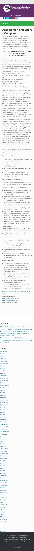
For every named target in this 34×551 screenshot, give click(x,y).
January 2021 (3, 478)
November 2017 (4, 519)
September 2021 (4, 458)
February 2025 (4, 375)
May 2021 (2, 468)
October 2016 (3, 522)
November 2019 (4, 495)
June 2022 (2, 439)
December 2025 (4, 363)
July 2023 (2, 407)
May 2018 (2, 509)
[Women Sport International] (17, 8)
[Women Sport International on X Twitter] (7, 18)
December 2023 (4, 400)
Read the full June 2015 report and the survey (14, 291)
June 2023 (2, 410)
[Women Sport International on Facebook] (4, 18)
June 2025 (2, 368)
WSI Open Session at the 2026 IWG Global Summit (13, 338)
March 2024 (3, 395)
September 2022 (4, 431)
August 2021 (3, 461)
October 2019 (3, 497)
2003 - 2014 (3, 531)
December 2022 (4, 424)
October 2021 (3, 456)
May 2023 (2, 412)
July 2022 (2, 436)
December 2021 (4, 453)
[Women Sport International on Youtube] (13, 18)
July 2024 (2, 388)
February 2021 (4, 475)
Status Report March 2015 (9, 298)
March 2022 (3, 446)
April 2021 (2, 470)
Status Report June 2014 (8, 300)
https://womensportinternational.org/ (16, 537)
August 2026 (3, 351)
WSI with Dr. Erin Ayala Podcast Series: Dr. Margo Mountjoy (16, 329)
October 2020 (3, 483)
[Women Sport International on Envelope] (16, 18)
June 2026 (2, 356)
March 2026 (3, 358)
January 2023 (3, 422)
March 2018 (3, 514)
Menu (6, 23)
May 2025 (2, 371)
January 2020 (3, 492)
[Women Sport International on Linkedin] (10, 18)
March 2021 (3, 473)
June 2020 (2, 488)
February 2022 (4, 449)
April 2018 (2, 512)
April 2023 (2, 414)
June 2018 (2, 507)
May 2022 (2, 441)
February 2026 (4, 361)
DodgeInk (19, 547)
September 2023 (4, 405)
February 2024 (4, 397)
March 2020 (3, 490)
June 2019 (2, 500)
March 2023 (3, 417)
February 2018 (4, 517)
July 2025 (2, 366)
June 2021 (2, 466)
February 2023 (4, 419)
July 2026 (2, 354)
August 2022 (3, 434)
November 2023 (4, 402)
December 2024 (4, 378)
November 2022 (4, 427)
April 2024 (2, 392)
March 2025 (3, 373)
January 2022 (3, 451)
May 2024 (2, 390)
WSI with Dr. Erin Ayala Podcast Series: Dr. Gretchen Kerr (15, 327)
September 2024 (4, 385)
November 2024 (4, 380)
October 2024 (3, 383)
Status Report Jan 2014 (8, 302)
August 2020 (3, 485)
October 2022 (3, 429)
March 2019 (3, 502)
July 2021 (2, 463)
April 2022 (2, 444)
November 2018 (4, 505)
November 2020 (4, 480)
